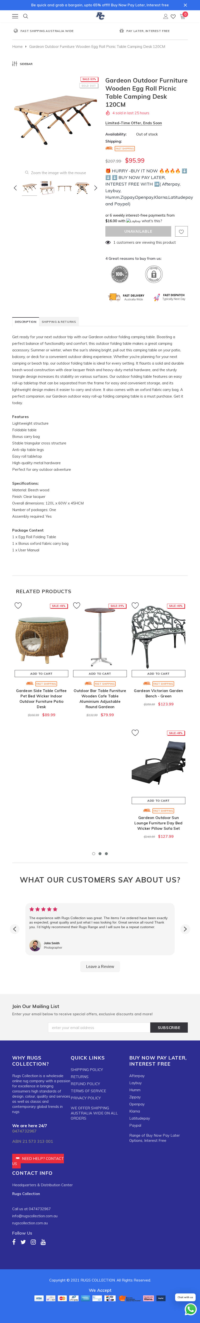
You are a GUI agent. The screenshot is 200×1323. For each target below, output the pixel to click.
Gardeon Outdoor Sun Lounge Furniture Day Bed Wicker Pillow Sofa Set (158, 823)
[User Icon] (165, 16)
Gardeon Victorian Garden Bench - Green (158, 693)
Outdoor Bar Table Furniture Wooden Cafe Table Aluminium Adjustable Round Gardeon (100, 698)
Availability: (116, 134)
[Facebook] (14, 1242)
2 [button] (100, 853)
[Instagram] (33, 1242)
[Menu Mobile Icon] (15, 16)
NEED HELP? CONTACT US (38, 1161)
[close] (185, 5)
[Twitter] (23, 1242)
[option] (56, 31)
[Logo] (100, 15)
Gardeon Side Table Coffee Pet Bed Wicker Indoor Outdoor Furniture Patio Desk (41, 698)
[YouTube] (43, 1242)
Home (17, 46)
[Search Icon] (25, 16)
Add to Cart (41, 673)
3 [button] (106, 853)
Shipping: (113, 141)
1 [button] (93, 853)
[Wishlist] (173, 16)
